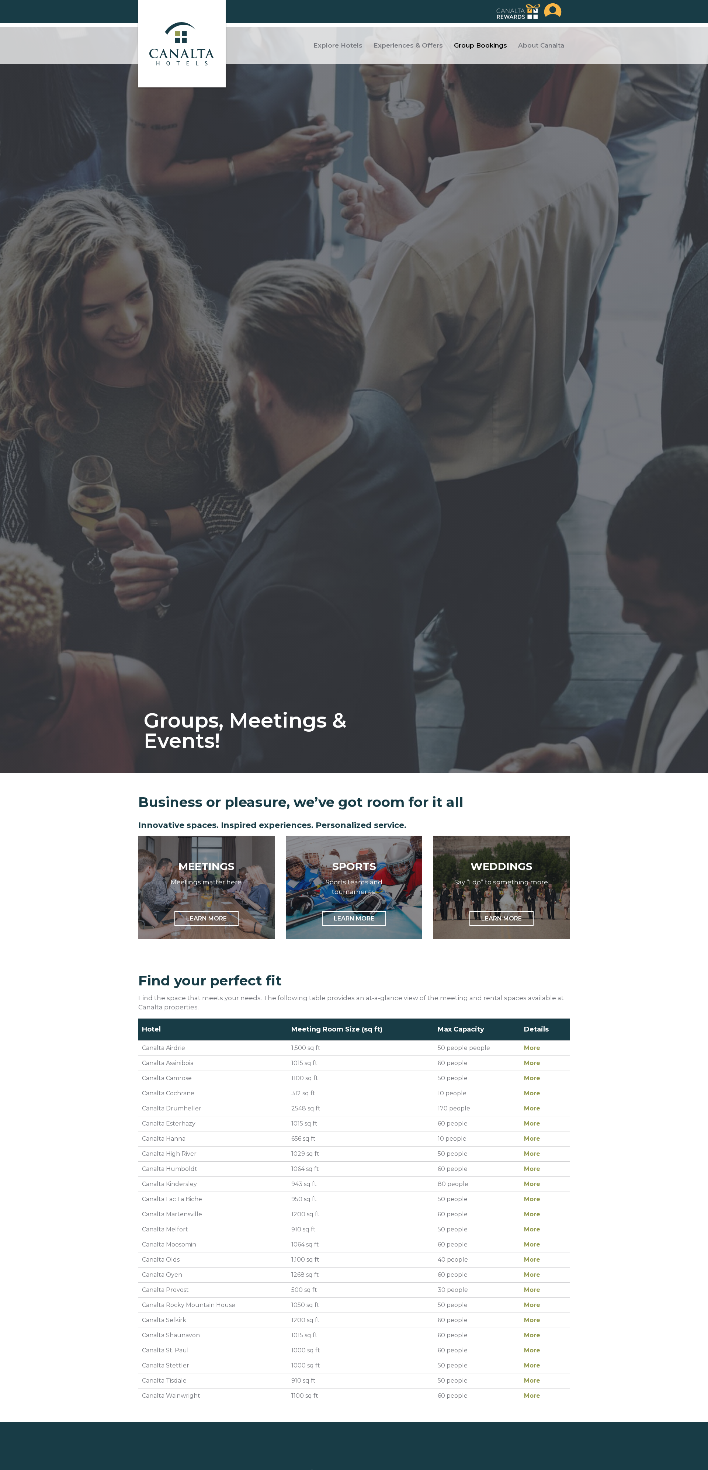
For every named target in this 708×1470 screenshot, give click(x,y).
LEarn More (206, 918)
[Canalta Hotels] (182, 43)
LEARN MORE (354, 918)
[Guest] (552, 11)
